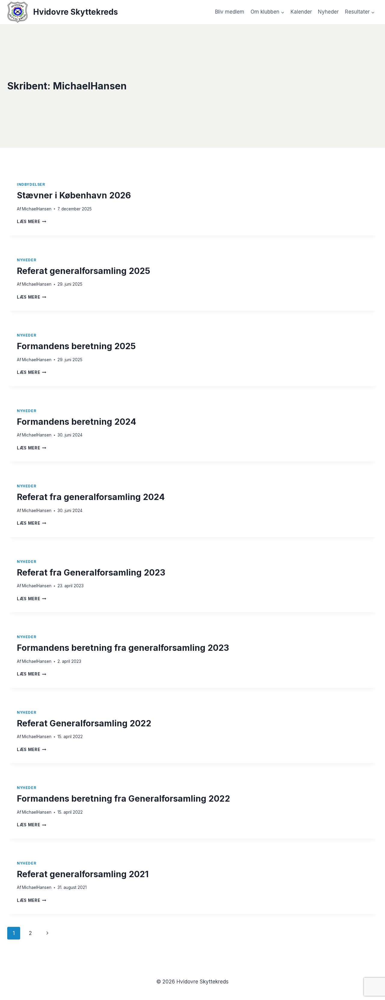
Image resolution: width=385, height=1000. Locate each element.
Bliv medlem (229, 12)
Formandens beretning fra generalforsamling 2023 (123, 648)
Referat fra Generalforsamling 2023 (91, 572)
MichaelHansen (36, 209)
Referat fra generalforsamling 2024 (91, 497)
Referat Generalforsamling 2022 (84, 723)
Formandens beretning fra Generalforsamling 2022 (123, 798)
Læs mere (31, 221)
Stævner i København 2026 (74, 195)
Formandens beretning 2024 (76, 422)
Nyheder (328, 12)
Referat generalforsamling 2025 (83, 271)
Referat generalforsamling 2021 (83, 874)
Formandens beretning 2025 (76, 346)
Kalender (301, 12)
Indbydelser (31, 184)
